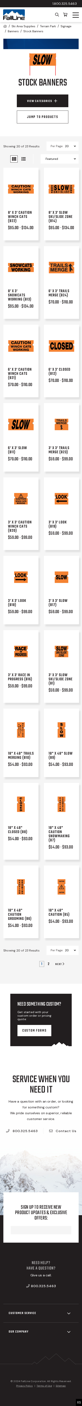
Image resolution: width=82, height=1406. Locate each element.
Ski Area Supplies (23, 26)
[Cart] (65, 14)
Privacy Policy (24, 1386)
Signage (66, 26)
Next (59, 964)
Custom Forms (34, 1030)
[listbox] (70, 146)
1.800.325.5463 (64, 4)
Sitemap (61, 1386)
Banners (13, 31)
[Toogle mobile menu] (76, 15)
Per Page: (57, 146)
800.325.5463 (25, 1131)
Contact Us (65, 1131)
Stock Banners (33, 31)
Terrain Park (48, 26)
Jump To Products (42, 117)
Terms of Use (44, 1386)
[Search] (57, 14)
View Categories (39, 101)
